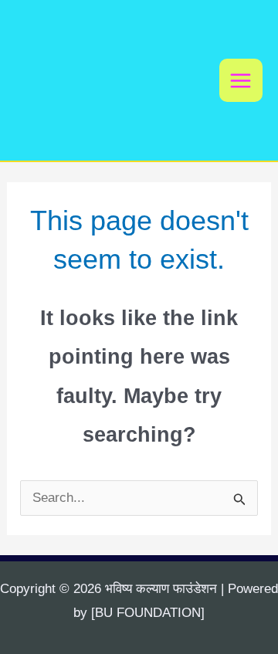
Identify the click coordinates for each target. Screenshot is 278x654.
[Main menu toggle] (241, 81)
